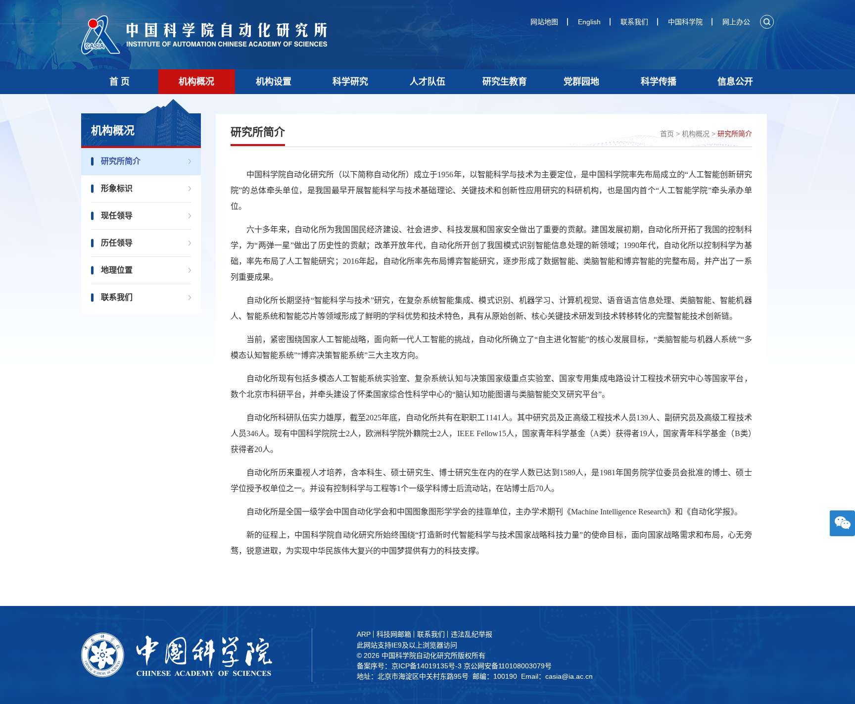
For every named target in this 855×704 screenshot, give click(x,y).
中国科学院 (685, 22)
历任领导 (117, 243)
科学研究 (350, 82)
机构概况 (196, 82)
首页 (667, 134)
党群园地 (581, 82)
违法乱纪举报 (471, 634)
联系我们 (634, 22)
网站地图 (544, 22)
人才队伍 (427, 82)
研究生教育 (504, 82)
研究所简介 (121, 161)
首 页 (119, 82)
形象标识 (117, 188)
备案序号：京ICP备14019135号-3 (409, 666)
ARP (364, 634)
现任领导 (117, 215)
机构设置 (273, 82)
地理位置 (117, 270)
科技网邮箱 (394, 634)
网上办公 (736, 22)
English (589, 22)
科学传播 (658, 82)
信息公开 (735, 82)
